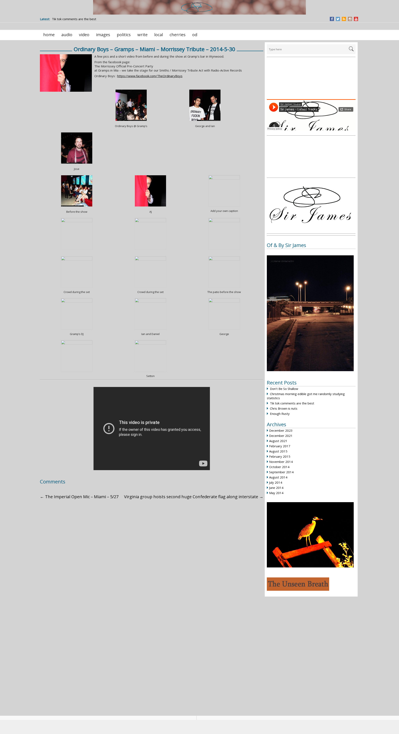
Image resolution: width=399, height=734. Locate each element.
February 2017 (279, 446)
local (158, 34)
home (49, 34)
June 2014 (276, 488)
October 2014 (279, 467)
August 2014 (278, 477)
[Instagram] (350, 19)
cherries (178, 34)
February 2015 (279, 456)
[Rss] (344, 19)
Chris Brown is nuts (283, 408)
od (194, 34)
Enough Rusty (280, 413)
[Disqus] (150, 556)
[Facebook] (332, 19)
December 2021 (281, 436)
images (103, 34)
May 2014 (276, 493)
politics (124, 34)
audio (66, 34)
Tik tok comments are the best (292, 403)
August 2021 (278, 441)
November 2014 (281, 462)
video (84, 34)
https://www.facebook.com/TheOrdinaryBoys (149, 76)
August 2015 (278, 451)
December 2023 (281, 430)
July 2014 (275, 482)
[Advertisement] (311, 78)
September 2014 (281, 472)
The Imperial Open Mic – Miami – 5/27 (79, 496)
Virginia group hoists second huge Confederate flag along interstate (193, 496)
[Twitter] (337, 19)
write (142, 34)
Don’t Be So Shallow (284, 389)
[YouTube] (356, 19)
